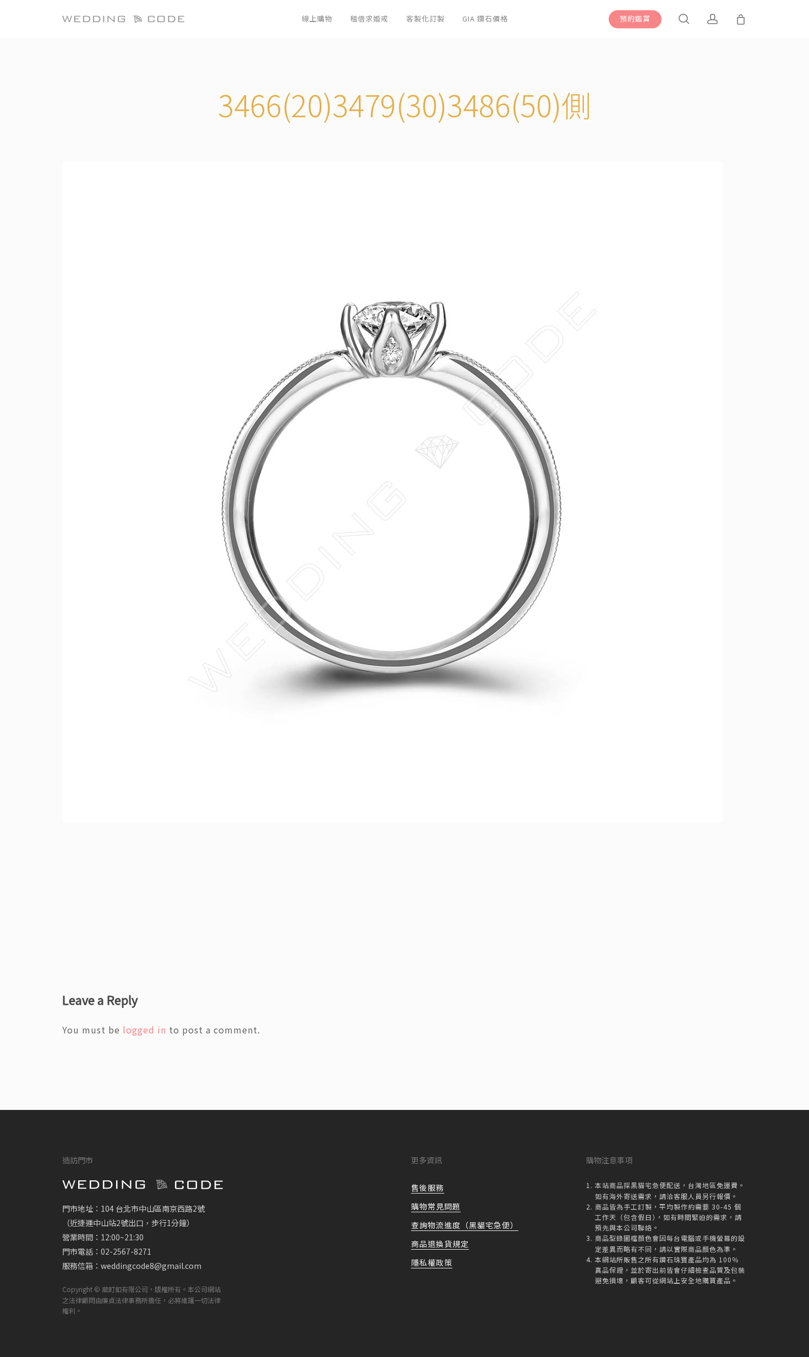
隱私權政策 (431, 1262)
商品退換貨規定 (440, 1243)
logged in (144, 1029)
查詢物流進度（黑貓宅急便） (464, 1224)
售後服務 (427, 1187)
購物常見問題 (436, 1206)
